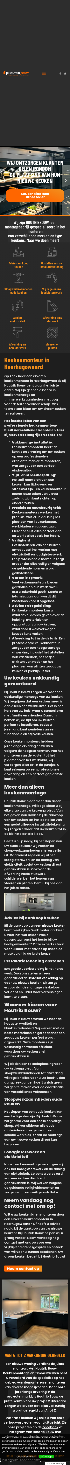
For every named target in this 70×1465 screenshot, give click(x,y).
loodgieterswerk (30, 1169)
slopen (15, 1111)
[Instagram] (65, 73)
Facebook (50, 1427)
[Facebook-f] (60, 73)
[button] (43, 73)
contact (10, 1242)
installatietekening (43, 978)
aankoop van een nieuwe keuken (39, 925)
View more (59, 1451)
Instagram (17, 1432)
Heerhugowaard (17, 1224)
